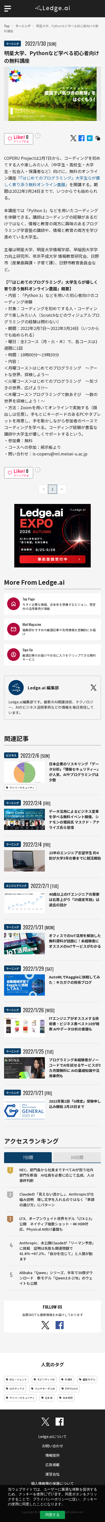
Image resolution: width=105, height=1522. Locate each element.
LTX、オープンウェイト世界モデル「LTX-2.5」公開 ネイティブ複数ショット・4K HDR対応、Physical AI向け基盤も (56, 1224)
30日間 (77, 1157)
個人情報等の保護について (52, 1483)
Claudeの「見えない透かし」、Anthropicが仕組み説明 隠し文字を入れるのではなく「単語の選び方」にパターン (56, 1199)
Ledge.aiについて (52, 1436)
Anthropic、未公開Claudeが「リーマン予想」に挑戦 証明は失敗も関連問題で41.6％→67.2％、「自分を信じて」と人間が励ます (56, 1250)
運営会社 (52, 1474)
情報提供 (52, 1455)
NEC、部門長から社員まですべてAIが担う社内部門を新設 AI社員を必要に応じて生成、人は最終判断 (56, 1175)
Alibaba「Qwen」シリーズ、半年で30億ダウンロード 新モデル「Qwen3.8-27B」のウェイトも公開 (56, 1278)
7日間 (28, 1157)
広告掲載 (52, 1464)
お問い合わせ (52, 1445)
